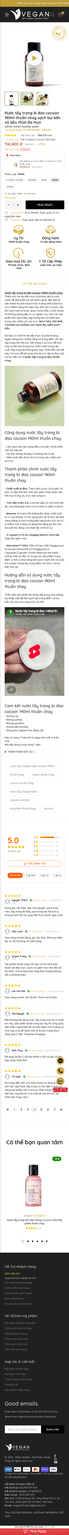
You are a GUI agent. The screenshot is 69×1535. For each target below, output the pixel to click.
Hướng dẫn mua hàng (17, 1287)
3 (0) (58, 875)
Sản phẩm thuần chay (17, 1390)
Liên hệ (57, 1473)
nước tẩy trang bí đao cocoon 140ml (32, 766)
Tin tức (48, 1473)
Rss (25, 1477)
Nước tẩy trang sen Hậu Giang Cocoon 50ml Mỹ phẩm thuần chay (34, 1221)
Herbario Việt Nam (15, 1374)
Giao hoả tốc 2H (18, 264)
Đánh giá (28, 135)
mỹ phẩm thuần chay (23, 808)
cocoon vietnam (20, 800)
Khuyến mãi (11, 1384)
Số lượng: (10, 197)
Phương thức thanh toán (18, 1303)
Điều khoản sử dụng (16, 1333)
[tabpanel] (34, 1194)
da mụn (48, 808)
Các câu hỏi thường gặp (18, 1282)
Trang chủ (10, 1473)
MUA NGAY (45, 205)
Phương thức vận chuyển (19, 1293)
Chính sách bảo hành (16, 1338)
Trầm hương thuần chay (18, 1379)
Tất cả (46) (15, 875)
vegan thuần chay (43, 774)
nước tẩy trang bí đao (23, 791)
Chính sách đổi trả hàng (18, 1328)
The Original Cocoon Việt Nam (37, 139)
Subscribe (52, 1429)
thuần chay (17, 774)
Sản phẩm (36, 1473)
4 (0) (44, 875)
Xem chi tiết (49, 1527)
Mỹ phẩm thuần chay (17, 1368)
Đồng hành (51, 239)
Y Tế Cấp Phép (50, 263)
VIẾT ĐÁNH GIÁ (36, 863)
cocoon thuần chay (22, 783)
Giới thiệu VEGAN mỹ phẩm (20, 1323)
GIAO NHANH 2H (14, 1298)
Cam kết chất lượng (16, 1349)
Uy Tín (19, 239)
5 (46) (30, 875)
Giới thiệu (23, 1473)
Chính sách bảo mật (16, 1344)
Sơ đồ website (13, 1477)
